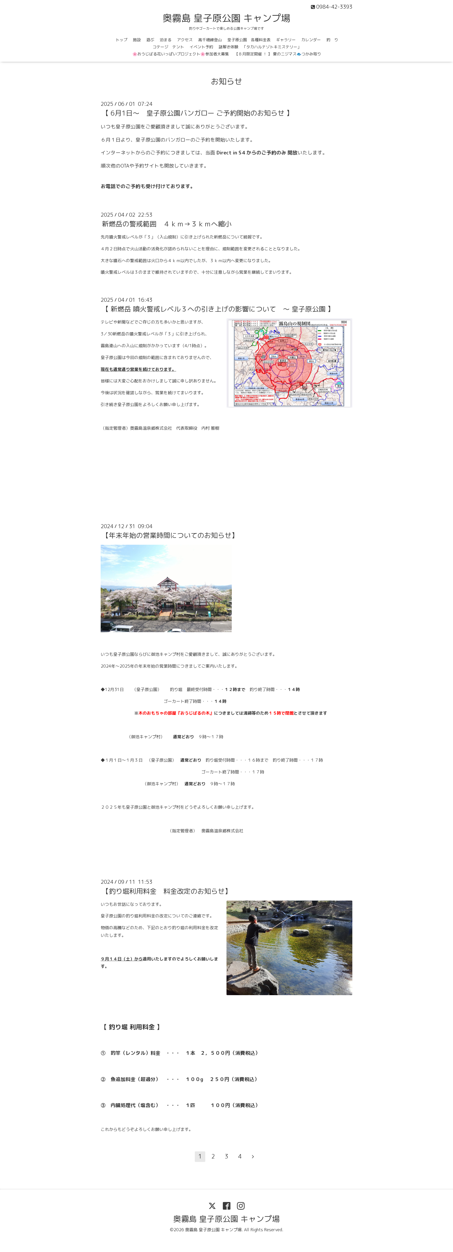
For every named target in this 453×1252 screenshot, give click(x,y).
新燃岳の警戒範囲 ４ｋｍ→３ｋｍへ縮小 (166, 223)
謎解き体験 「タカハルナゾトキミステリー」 (260, 47)
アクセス (185, 40)
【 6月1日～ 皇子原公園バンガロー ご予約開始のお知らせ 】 (197, 113)
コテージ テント (168, 47)
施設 (137, 40)
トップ (121, 40)
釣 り (332, 40)
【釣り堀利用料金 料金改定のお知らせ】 (166, 891)
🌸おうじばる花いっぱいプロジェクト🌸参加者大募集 (180, 54)
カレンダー (311, 40)
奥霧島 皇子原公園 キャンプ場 (226, 18)
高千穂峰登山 (210, 40)
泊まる (165, 40)
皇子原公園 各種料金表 (249, 40)
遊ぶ (150, 40)
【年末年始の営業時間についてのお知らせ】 (170, 535)
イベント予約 (201, 47)
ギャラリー (286, 40)
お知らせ (226, 81)
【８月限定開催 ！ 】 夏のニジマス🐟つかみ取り (277, 54)
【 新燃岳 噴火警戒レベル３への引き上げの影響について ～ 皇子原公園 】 (218, 309)
